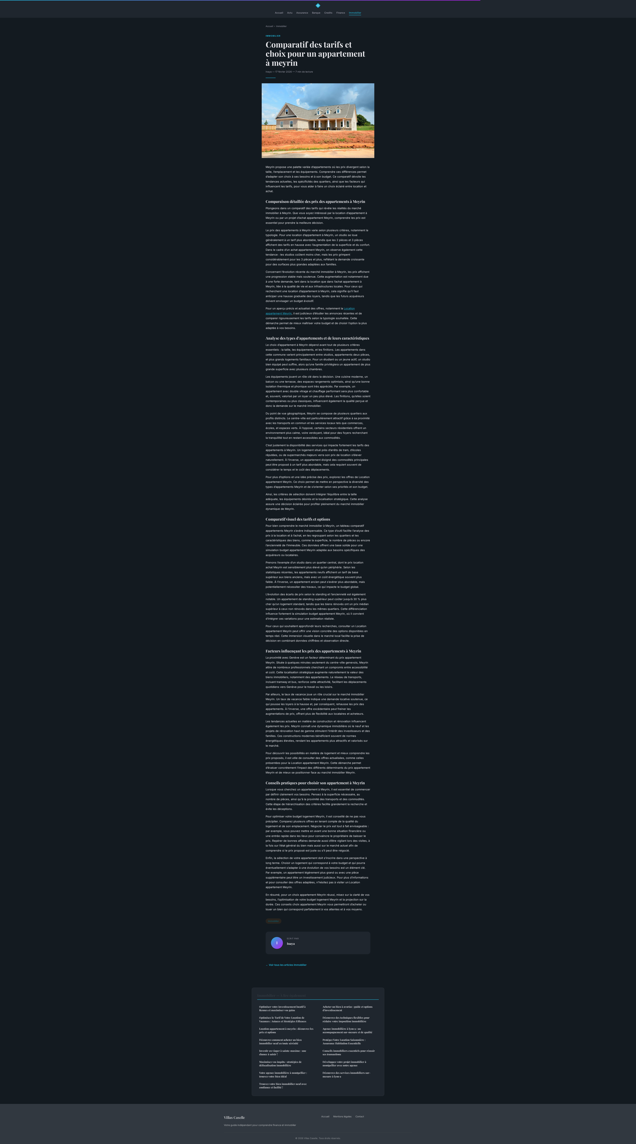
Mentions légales (342, 1116)
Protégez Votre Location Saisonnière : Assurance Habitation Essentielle (344, 1041)
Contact (359, 1116)
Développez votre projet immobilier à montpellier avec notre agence (344, 1063)
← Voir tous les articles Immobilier (286, 964)
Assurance (302, 12)
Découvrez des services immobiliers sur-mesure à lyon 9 (346, 1074)
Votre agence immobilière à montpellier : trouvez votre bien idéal (283, 1074)
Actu (289, 12)
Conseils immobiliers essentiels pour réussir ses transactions (349, 1052)
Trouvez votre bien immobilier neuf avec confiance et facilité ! (283, 1085)
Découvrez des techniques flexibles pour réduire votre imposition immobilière (346, 1019)
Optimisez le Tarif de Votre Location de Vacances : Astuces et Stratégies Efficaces (282, 1019)
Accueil (279, 12)
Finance (340, 12)
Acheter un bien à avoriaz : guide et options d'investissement (347, 1008)
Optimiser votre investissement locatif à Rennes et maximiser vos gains (282, 1008)
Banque (316, 12)
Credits (328, 12)
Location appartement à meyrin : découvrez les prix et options (286, 1030)
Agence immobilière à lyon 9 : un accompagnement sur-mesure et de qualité (347, 1030)
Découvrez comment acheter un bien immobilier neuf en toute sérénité (280, 1041)
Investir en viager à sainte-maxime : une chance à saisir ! (282, 1052)
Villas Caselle (234, 1117)
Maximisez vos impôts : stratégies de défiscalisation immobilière (280, 1063)
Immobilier (355, 12)
